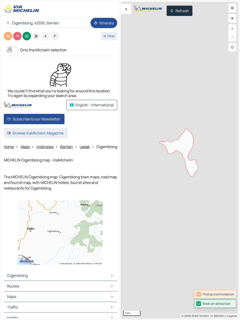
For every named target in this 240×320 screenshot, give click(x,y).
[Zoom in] (232, 28)
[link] (215, 294)
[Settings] (232, 18)
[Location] (232, 47)
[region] (179, 160)
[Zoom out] (232, 37)
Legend (232, 316)
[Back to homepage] (22, 9)
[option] (8, 36)
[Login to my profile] (232, 8)
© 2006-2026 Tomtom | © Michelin (203, 316)
